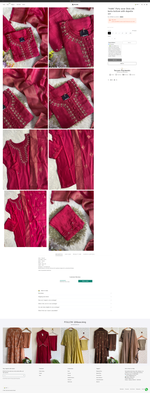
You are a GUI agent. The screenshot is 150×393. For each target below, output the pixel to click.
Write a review (85, 281)
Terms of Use (13, 378)
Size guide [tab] (68, 254)
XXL (127, 33)
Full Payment (111, 44)
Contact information (144, 389)
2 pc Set (69, 373)
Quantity (109, 36)
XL (123, 33)
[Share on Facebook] (111, 80)
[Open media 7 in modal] (46, 192)
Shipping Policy (99, 371)
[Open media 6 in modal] (91, 131)
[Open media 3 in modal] (46, 70)
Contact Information (99, 379)
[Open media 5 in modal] (46, 131)
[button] (142, 4)
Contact (40, 373)
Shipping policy (138, 389)
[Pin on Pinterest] (114, 80)
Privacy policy (127, 389)
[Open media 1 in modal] (46, 9)
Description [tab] (59, 254)
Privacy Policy (18, 378)
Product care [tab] (77, 254)
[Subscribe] (23, 375)
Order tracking (41, 371)
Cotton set (69, 379)
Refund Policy (98, 373)
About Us (97, 381)
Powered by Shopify (12, 390)
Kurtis (69, 371)
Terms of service (132, 389)
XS (110, 33)
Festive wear (70, 381)
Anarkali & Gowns (71, 377)
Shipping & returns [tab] (89, 254)
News (40, 375)
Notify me (122, 63)
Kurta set (69, 375)
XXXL (131, 33)
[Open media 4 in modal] (91, 70)
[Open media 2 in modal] (91, 9)
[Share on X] (112, 80)
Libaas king (7, 390)
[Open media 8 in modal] (91, 192)
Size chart (135, 30)
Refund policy (122, 389)
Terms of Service (99, 377)
